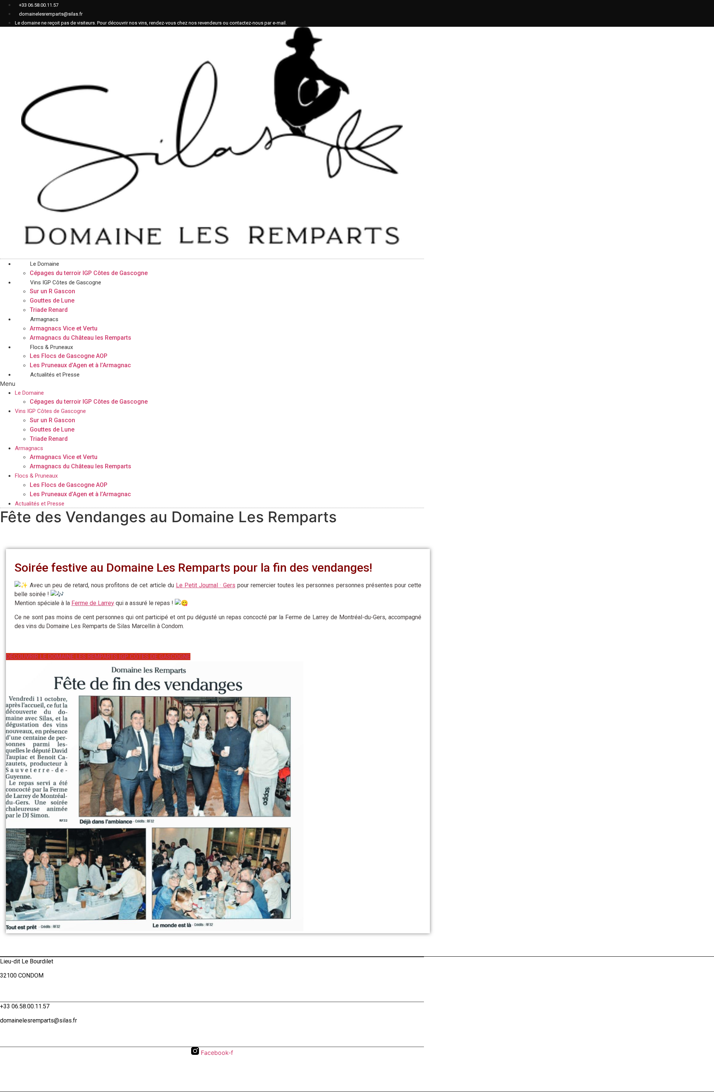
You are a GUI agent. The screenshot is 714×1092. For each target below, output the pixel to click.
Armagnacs (44, 319)
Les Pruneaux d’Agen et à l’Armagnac (80, 494)
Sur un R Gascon (52, 291)
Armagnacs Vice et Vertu (63, 328)
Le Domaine (44, 264)
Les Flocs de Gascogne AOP (68, 355)
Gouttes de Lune (52, 300)
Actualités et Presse (55, 374)
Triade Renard (49, 438)
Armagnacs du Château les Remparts (80, 466)
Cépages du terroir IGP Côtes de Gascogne (89, 401)
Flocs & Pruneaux (51, 347)
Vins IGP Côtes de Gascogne (65, 282)
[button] (212, 443)
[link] (205, 585)
